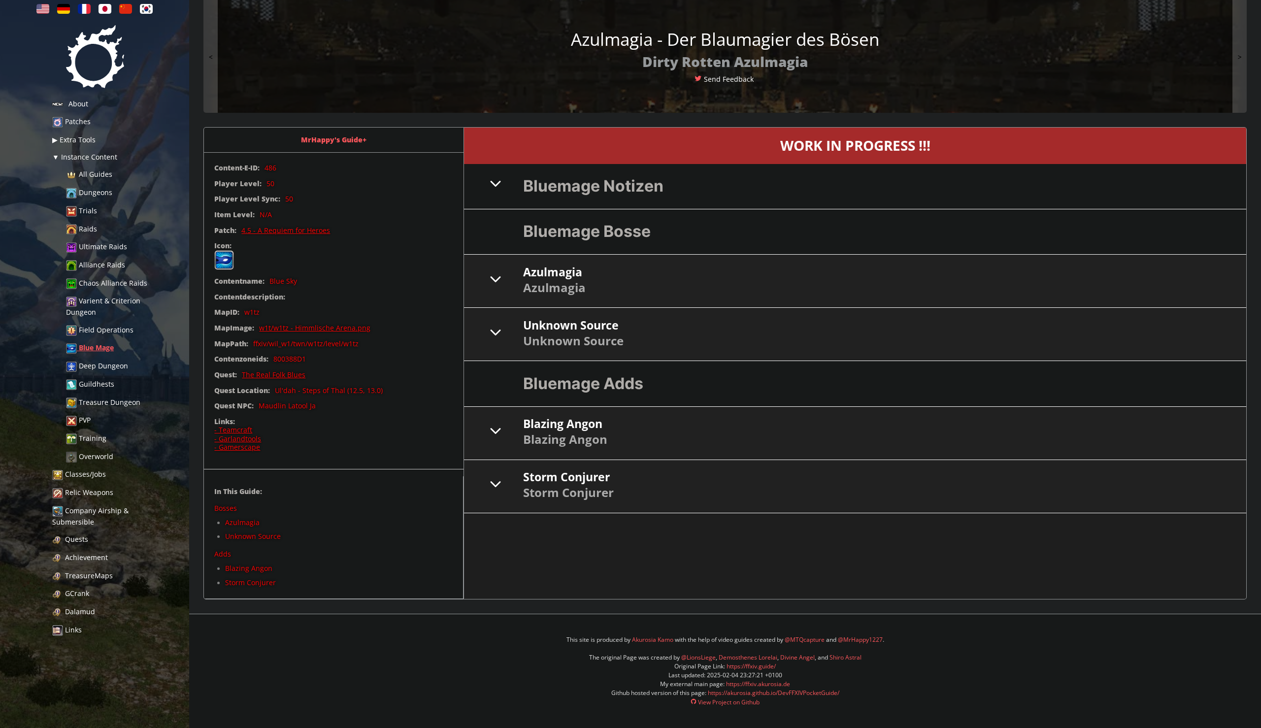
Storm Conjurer (250, 582)
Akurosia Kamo (652, 639)
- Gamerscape (237, 447)
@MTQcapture (805, 639)
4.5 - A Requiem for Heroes (285, 230)
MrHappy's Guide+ (333, 139)
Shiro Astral (846, 657)
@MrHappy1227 (860, 639)
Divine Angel (797, 657)
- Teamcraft (233, 430)
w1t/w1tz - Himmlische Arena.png (314, 328)
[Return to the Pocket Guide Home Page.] (94, 58)
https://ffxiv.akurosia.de (758, 684)
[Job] (224, 260)
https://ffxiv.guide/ (751, 666)
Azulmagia (242, 522)
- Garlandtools (237, 438)
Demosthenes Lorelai (748, 657)
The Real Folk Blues (273, 374)
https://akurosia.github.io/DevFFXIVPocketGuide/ (773, 693)
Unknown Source (253, 536)
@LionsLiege (698, 657)
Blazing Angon (248, 568)
